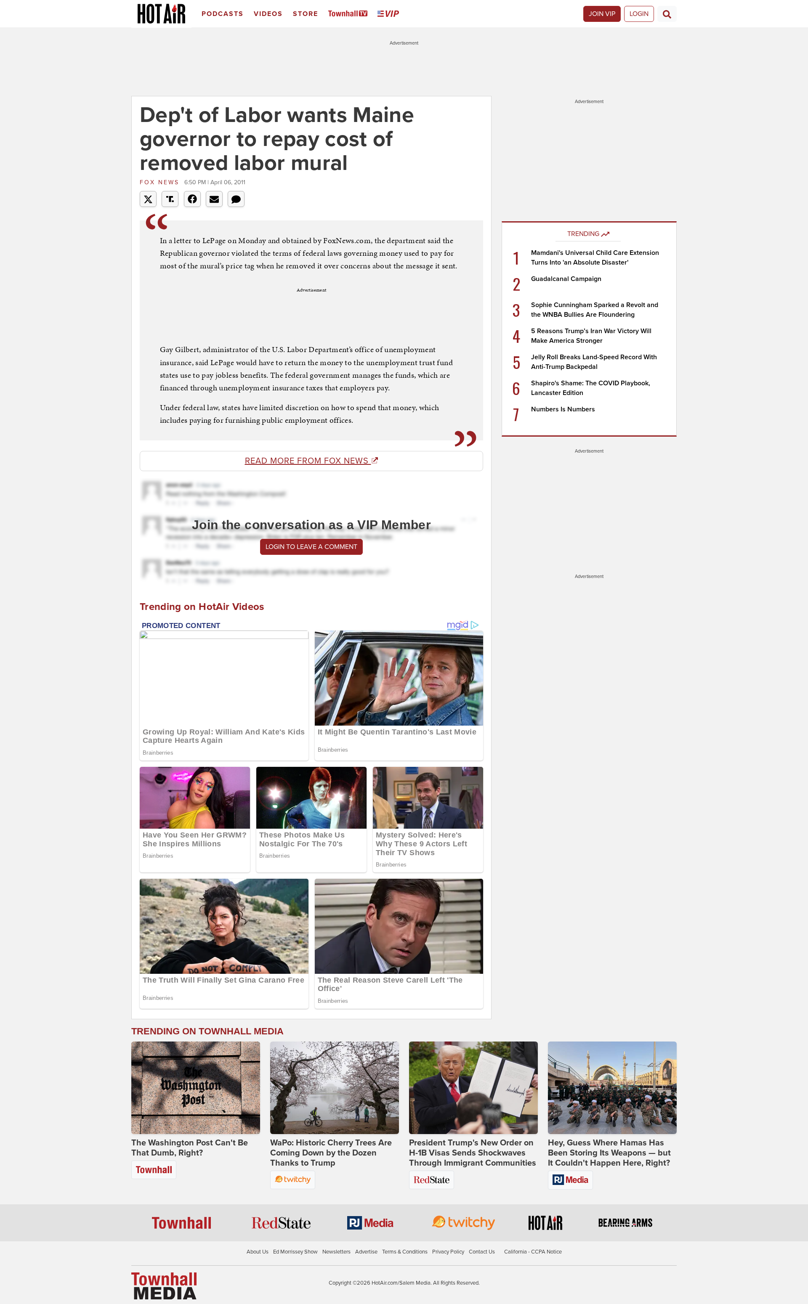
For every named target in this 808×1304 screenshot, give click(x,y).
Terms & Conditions (405, 1251)
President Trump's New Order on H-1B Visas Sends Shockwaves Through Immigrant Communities (472, 1153)
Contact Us (482, 1251)
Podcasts (223, 14)
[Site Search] (667, 14)
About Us (257, 1251)
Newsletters (336, 1251)
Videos (268, 14)
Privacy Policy (448, 1251)
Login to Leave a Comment (311, 547)
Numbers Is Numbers (563, 409)
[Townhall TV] (349, 14)
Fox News (161, 182)
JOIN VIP (602, 14)
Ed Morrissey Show (295, 1251)
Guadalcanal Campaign (566, 279)
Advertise (366, 1251)
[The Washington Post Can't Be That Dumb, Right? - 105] (195, 1088)
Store (305, 14)
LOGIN (639, 14)
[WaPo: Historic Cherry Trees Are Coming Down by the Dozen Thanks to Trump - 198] (334, 1088)
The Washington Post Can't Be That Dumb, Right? (189, 1148)
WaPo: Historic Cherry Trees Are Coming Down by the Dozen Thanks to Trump (331, 1153)
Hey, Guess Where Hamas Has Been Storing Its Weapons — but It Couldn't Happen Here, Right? (609, 1153)
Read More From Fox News (308, 461)
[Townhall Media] (164, 1285)
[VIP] (389, 14)
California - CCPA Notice (533, 1251)
